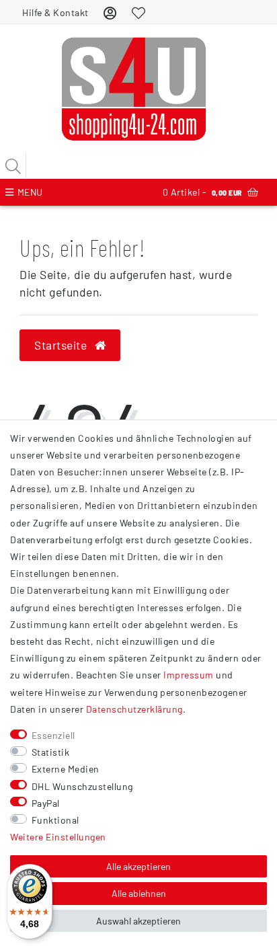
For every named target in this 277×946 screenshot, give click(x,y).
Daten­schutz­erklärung (134, 709)
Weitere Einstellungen (58, 836)
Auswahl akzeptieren (138, 921)
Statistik (51, 752)
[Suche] (13, 166)
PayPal (46, 803)
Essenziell (53, 735)
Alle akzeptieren (138, 866)
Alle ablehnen (139, 893)
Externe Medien (66, 769)
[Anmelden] (110, 12)
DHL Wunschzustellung (82, 786)
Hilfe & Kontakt (55, 12)
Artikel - (202, 192)
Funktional (55, 820)
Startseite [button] (62, 345)
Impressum (188, 674)
